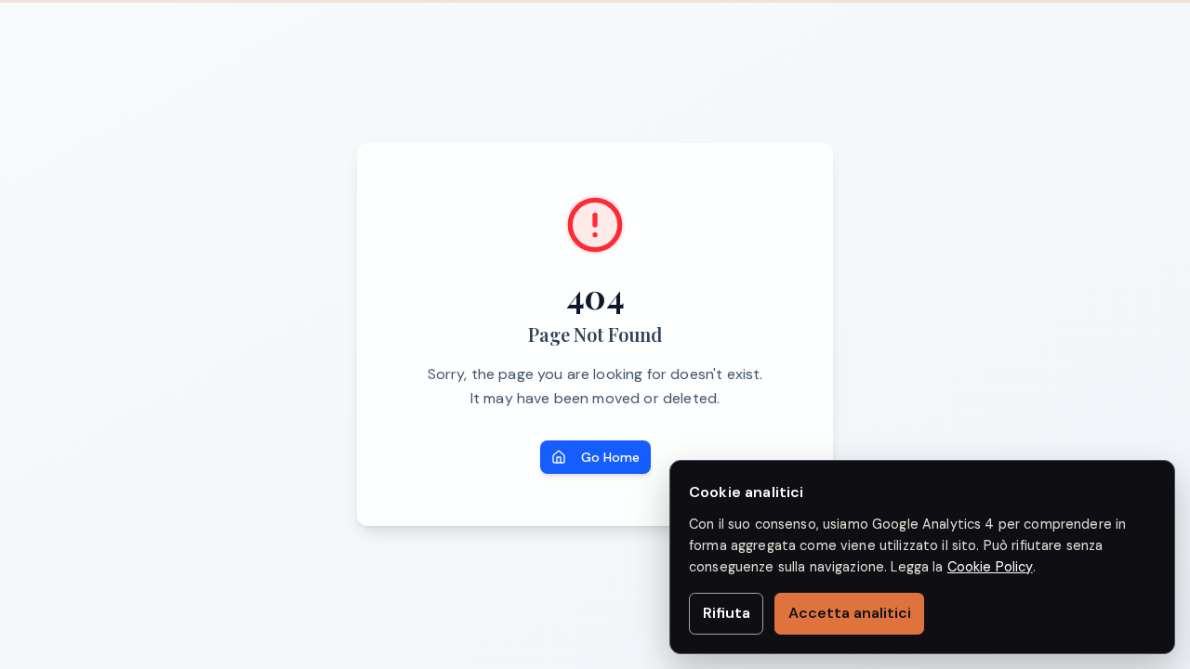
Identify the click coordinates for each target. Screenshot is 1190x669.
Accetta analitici (849, 613)
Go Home (610, 457)
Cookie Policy (990, 566)
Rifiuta (726, 613)
